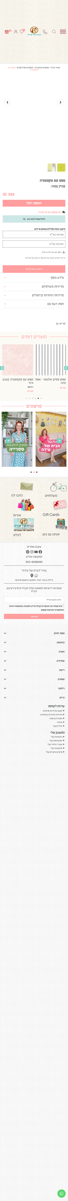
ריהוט (62, 670)
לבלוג (17, 535)
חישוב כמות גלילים (34, 269)
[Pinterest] (28, 552)
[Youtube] (36, 552)
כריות (62, 697)
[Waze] (36, 575)
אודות (17, 515)
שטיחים (61, 660)
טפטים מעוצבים (42, 67)
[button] (2, 368)
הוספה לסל (34, 203)
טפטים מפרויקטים (25, 67)
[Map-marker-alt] (32, 575)
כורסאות (61, 642)
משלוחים (51, 496)
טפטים (61, 679)
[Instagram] (32, 552)
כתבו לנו (17, 495)
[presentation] (8, 440)
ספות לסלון (59, 633)
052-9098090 (34, 561)
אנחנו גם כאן (51, 534)
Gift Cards (51, 515)
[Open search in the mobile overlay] (54, 31)
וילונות (61, 688)
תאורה (62, 651)
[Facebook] (40, 552)
